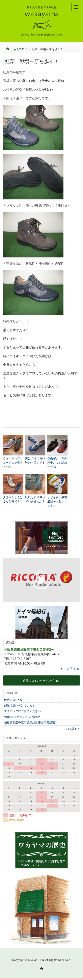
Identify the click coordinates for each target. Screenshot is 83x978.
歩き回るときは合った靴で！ (13, 499)
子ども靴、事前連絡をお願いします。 (57, 501)
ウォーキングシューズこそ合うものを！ (13, 462)
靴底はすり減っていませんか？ (35, 499)
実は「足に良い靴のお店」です (35, 460)
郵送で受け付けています (19, 705)
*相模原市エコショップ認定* (22, 717)
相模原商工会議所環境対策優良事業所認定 (31, 722)
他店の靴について (15, 699)
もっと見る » (69, 669)
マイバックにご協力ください (22, 711)
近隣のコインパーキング (41, 680)
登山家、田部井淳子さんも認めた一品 (57, 462)
